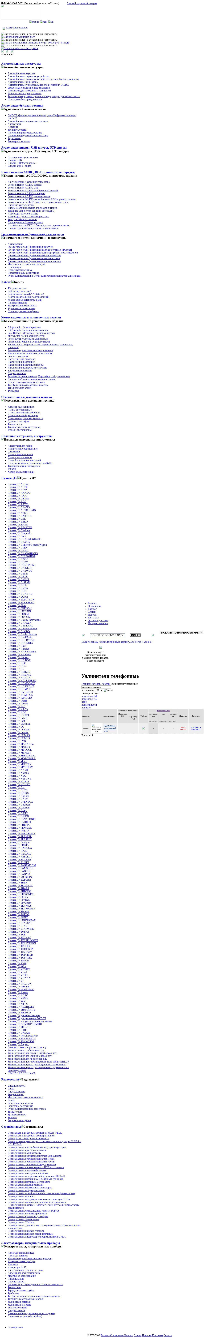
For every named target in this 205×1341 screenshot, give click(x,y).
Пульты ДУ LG (16, 726)
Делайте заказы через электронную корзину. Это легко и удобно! (117, 641)
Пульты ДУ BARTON (19, 515)
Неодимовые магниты (20, 370)
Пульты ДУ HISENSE (19, 674)
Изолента (13, 1264)
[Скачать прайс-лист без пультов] (19, 48)
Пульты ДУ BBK (17, 518)
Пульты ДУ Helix (17, 666)
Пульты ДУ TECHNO (19, 937)
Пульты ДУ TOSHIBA (20, 957)
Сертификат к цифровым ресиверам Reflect (31, 1135)
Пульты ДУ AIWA (17, 489)
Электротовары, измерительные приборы (30, 1243)
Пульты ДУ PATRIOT (19, 822)
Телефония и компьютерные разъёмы (28, 385)
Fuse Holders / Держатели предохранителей (31, 333)
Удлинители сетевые (19, 1301)
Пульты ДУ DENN (18, 573)
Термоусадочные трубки (21, 1290)
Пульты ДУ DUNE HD (20, 593)
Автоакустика (15, 244)
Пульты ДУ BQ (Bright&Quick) (24, 539)
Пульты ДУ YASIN (18, 998)
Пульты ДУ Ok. (16, 787)
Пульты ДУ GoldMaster (20, 637)
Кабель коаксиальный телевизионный (28, 297)
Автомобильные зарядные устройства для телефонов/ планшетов (43, 79)
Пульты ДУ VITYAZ (19, 978)
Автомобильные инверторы (23, 82)
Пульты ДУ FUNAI (18, 614)
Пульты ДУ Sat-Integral (20, 876)
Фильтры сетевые (17, 1307)
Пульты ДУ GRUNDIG (20, 643)
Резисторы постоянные (20, 1106)
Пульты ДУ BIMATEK (20, 527)
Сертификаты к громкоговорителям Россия (31, 1161)
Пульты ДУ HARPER (19, 654)
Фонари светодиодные (20, 429)
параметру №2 (89, 699)
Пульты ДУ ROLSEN (19, 859)
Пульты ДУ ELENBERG (21, 602)
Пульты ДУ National (18, 772)
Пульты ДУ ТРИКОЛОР (21, 1041)
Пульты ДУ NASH (18, 770)
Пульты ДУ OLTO (18, 790)
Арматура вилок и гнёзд (21, 1252)
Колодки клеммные (18, 356)
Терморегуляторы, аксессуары (24, 427)
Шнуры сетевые (16, 1310)
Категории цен (163, 711)
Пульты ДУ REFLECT (20, 856)
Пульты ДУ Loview (18, 732)
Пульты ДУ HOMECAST (21, 683)
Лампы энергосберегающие (23, 415)
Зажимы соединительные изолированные (30, 350)
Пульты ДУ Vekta (17, 966)
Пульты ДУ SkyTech (19, 900)
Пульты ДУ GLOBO (19, 631)
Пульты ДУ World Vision (21, 989)
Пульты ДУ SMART (18, 911)
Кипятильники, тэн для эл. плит (25, 1270)
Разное (11, 1100)
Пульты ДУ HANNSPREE (22, 651)
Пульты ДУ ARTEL (18, 504)
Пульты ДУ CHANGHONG (23, 553)
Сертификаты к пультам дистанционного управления (37, 1202)
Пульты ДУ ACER (18, 487)
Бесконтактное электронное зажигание (29, 87)
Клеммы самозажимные (21, 406)
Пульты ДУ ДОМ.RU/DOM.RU (25, 1024)
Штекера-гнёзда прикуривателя (25, 99)
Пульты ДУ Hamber (18, 648)
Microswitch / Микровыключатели (26, 335)
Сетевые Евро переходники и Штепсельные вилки (35, 1284)
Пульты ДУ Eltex (17, 605)
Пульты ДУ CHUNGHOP (21, 556)
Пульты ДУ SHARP (18, 888)
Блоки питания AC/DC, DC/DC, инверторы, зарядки (38, 172)
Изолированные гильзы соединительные (30, 353)
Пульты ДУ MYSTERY (20, 767)
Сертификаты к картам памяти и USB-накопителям (36, 1167)
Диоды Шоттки (16, 1091)
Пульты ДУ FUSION (19, 617)
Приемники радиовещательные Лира (28, 135)
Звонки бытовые (17, 129)
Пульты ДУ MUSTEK (19, 764)
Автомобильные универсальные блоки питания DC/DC (38, 84)
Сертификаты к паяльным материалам (29, 1181)
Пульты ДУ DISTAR (19, 582)
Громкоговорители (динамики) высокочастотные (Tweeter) (40, 249)
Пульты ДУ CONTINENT (22, 565)
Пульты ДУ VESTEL (19, 969)
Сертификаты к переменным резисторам (30, 1187)
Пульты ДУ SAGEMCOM (22, 865)
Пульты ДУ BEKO (18, 521)
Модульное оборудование (22, 1275)
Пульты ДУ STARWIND (21, 928)
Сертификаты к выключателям (24, 1153)
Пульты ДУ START (18, 926)
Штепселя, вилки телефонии (23, 311)
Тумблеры (13, 390)
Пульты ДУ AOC (17, 501)
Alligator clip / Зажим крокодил (24, 327)
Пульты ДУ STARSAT (20, 923)
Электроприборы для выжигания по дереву (31, 1313)
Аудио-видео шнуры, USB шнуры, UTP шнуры (34, 147)
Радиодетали (10, 1079)
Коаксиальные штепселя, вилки (25, 299)
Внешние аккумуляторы (21, 205)
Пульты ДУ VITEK (18, 975)
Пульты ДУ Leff (16, 721)
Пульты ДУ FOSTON (19, 611)
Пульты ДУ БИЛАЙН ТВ (22, 1009)
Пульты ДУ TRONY (19, 960)
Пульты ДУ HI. (16, 669)
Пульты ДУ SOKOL (18, 914)
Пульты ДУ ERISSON (20, 608)
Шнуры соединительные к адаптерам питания (33, 228)
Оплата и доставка (98, 620)
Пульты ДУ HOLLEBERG (22, 680)
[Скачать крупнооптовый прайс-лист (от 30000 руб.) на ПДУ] (35, 42)
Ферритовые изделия (19, 1120)
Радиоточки (14, 138)
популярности (89, 704)
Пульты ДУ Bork (17, 536)
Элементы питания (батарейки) (25, 1316)
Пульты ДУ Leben (17, 718)
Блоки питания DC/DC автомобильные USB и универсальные (42, 199)
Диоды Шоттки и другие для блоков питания (32, 207)
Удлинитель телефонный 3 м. (110, 728)
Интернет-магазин (98, 623)
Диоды (11, 1088)
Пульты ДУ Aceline (18, 484)
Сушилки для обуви (18, 421)
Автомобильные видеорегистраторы (28, 121)
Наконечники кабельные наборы (26, 364)
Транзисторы (15, 1111)
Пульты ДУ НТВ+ (17, 1029)
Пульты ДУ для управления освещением (30, 1021)
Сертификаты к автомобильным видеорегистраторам (37, 1147)
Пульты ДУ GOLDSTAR (21, 640)
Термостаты (14, 1287)
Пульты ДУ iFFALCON (20, 695)
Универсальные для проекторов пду (27, 1058)
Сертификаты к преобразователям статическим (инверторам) (41, 1193)
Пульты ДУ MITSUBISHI (21, 755)
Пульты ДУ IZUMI (18, 703)
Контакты (93, 617)
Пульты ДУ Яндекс (18, 1044)
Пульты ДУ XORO (18, 995)
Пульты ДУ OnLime (18, 796)
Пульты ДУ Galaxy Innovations (24, 619)
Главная (92, 603)
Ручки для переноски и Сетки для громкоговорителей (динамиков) (44, 275)
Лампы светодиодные (20, 409)
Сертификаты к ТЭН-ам (21, 1222)
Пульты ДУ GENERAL (20, 625)
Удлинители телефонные (21, 308)
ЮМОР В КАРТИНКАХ (21, 1073)
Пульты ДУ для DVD (19, 1012)
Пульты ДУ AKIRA (18, 498)
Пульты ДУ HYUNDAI (20, 692)
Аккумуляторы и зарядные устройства (29, 181)
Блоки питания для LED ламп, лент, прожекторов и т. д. (38, 202)
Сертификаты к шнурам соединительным (30, 1233)
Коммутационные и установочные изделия (31, 317)
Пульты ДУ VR (16, 980)
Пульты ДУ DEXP (18, 576)
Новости (92, 614)
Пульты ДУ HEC (17, 663)
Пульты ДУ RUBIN (18, 862)
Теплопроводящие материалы (24, 466)
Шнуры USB (15, 160)
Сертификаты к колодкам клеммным (28, 1173)
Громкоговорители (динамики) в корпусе (30, 246)
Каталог (92, 609)
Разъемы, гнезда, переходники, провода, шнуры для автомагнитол (44, 96)
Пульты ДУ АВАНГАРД (21, 1006)
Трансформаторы (17, 1114)
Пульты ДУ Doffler (18, 588)
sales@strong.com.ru (17, 27)
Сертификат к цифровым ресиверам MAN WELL (35, 1132)
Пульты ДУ (9, 478)
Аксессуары (14, 124)
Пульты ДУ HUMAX (19, 689)
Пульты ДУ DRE (17, 591)
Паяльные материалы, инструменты (26, 436)
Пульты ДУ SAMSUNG (20, 868)
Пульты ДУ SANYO (19, 874)
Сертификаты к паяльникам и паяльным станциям (35, 1179)
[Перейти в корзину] (2, 51)
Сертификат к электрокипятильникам (28, 1138)
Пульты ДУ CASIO (18, 550)
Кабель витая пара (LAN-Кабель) (26, 294)
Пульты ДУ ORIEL (18, 813)
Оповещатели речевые (20, 270)
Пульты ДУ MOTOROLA (22, 758)
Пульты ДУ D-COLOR (20, 567)
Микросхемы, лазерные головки (25, 1097)
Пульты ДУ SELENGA (20, 885)
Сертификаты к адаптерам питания (27, 1150)
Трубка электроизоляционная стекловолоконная (34, 1296)
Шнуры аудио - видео (19, 165)
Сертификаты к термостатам (23, 1219)
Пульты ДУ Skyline (18, 897)
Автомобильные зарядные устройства (28, 76)
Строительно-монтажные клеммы (26, 382)
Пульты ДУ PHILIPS (19, 824)
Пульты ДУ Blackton (19, 530)
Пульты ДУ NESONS (19, 778)
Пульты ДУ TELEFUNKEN (23, 940)
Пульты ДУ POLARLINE (21, 833)
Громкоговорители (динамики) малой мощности (34, 255)
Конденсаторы (16, 1094)
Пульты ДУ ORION (18, 816)
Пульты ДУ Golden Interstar (22, 634)
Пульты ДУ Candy (17, 547)
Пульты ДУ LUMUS (19, 738)
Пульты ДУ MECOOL (20, 749)
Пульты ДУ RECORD (19, 853)
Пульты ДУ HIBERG (19, 671)
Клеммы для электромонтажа (24, 1273)
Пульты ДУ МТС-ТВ (19, 1027)
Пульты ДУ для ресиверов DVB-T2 (27, 1018)
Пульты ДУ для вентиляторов (24, 1015)
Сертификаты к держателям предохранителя (32, 1164)
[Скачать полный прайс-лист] (18, 36)
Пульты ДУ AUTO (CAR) (22, 510)
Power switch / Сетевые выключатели (28, 338)
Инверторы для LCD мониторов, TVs (28, 216)
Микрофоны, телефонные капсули (26, 264)
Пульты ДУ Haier (17, 645)
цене (84, 701)
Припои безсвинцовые (20, 454)
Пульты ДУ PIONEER (20, 827)
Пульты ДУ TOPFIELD (20, 954)
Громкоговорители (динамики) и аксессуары (32, 234)
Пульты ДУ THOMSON (21, 949)
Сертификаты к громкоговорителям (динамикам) (35, 1155)
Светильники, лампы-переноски (25, 418)
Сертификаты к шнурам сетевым (26, 1231)
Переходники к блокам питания (25, 222)
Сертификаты (11, 1126)
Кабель (6, 282)
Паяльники (14, 451)
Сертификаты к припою (21, 1196)
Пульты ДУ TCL (17, 934)
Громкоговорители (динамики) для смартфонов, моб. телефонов (43, 252)
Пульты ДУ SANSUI (19, 871)
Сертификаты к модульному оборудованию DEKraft (36, 1176)
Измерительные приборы (21, 1261)
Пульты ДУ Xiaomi (18, 992)
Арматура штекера (18, 1255)
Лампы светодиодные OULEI (24, 412)
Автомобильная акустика (21, 73)
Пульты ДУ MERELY (19, 752)
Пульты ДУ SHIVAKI (19, 891)
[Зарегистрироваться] (12, 51)
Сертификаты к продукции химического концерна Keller (39, 1199)
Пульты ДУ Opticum (18, 807)
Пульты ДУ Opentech (19, 804)
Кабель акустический (19, 291)
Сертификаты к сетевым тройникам (27, 1213)
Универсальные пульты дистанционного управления (37, 1064)
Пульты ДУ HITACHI (19, 677)
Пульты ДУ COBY (18, 562)
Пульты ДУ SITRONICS (21, 894)
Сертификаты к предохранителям (26, 1190)
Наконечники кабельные (21, 361)
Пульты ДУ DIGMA (18, 579)
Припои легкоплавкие (20, 457)
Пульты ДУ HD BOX (19, 660)
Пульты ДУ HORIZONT (21, 686)
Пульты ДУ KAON (18, 709)
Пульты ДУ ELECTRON (21, 599)
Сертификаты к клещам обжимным (27, 1170)
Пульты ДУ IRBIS (17, 700)
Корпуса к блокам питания (22, 219)
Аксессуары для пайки (20, 445)
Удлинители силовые (19, 1304)
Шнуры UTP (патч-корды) (22, 163)
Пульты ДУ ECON (18, 596)
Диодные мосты (16, 1085)
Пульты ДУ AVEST (18, 513)
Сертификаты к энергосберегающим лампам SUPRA (37, 1236)
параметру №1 (89, 696)
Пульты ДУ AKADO (19, 492)
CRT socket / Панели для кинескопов (28, 330)
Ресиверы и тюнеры (19, 141)
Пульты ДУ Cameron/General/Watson (27, 544)
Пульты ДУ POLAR (18, 830)
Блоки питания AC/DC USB (23, 187)
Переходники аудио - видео (23, 157)
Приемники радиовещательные (25, 132)
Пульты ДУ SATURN (19, 879)
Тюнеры (12, 1117)
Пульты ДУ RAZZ (18, 850)
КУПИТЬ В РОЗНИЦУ (196, 728)
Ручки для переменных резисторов (27, 1108)
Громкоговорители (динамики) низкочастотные (34, 258)
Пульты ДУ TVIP (17, 963)
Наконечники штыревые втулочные (27, 367)
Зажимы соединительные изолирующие (29, 1258)
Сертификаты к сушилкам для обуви (28, 1216)
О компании (94, 606)
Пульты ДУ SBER (17, 882)
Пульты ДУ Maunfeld (19, 746)
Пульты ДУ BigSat (18, 524)
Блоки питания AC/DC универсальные (29, 196)
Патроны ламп (16, 1278)
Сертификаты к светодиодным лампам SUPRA (33, 1210)
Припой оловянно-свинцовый (24, 460)
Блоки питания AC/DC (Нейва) (25, 184)
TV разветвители (17, 288)
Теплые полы (15, 424)
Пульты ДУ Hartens (18, 657)
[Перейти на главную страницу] (20, 18)
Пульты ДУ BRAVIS (19, 541)
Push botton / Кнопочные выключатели (29, 341)
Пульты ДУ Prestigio (18, 842)
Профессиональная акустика (23, 272)
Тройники (13, 1293)
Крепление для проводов (21, 359)
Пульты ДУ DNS (17, 585)
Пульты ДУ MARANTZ (21, 744)
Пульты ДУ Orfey (17, 810)
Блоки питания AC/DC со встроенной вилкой (33, 190)
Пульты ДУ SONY (18, 917)
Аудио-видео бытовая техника (22, 105)
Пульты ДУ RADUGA (20, 848)
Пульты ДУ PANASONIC (22, 819)
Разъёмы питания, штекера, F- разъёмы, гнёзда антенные (39, 376)
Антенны (13, 126)
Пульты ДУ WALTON (20, 983)
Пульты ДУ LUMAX (19, 735)
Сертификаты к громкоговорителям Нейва (31, 1158)
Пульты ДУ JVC (16, 706)
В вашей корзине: (82, 3)
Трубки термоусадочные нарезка (25, 1299)
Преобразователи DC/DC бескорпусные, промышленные (39, 225)
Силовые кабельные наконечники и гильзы (31, 379)
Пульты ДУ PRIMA (18, 845)
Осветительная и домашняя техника (26, 397)
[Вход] (7, 51)
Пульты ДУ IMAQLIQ (20, 697)
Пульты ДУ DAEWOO (20, 570)
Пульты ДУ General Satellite (22, 628)
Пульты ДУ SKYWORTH (21, 908)
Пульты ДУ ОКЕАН (19, 1032)
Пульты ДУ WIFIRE (18, 986)
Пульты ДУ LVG (17, 741)
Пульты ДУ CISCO (18, 559)
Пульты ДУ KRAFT (18, 715)
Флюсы (12, 468)
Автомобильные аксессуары (21, 63)
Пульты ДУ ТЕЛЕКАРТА (22, 1038)
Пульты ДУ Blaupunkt (19, 533)
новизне (86, 707)
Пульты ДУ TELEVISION (22, 943)
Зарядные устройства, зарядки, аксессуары (31, 210)
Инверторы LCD (17, 1267)
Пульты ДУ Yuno (17, 1001)
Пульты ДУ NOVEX (19, 784)
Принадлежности (17, 302)
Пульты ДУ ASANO (19, 507)
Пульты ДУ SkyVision (19, 902)
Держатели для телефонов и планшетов (29, 90)
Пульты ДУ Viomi (17, 972)
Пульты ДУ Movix (17, 761)
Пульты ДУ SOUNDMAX (22, 920)
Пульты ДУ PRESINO (20, 839)
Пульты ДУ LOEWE (19, 729)
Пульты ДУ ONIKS (18, 793)
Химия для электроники (21, 471)
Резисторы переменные (20, 1103)
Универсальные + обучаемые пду (26, 1050)
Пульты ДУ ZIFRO (18, 1004)
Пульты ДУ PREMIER (20, 836)
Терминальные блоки (19, 387)
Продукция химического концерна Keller (30, 463)
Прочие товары (16, 1281)
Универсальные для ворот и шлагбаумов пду (32, 1053)
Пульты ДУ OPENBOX (20, 801)
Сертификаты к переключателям (25, 1184)
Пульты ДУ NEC (17, 775)
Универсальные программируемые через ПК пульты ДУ (38, 1061)
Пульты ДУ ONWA (18, 798)
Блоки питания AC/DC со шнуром (26, 193)
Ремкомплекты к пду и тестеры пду (27, 1047)
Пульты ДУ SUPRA (18, 931)
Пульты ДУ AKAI (17, 495)
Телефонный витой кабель (22, 305)
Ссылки (168, 1335)
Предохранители (17, 373)
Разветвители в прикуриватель (24, 93)
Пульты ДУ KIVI (17, 712)
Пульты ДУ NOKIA (18, 781)
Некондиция (14, 267)
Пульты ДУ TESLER (19, 946)
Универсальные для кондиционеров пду (30, 1055)
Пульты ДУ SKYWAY (20, 905)
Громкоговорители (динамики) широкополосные (34, 261)
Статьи (92, 611)
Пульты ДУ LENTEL (19, 723)
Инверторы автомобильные (23, 213)
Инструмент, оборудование (22, 448)
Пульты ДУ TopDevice (20, 952)
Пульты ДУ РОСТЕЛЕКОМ (23, 1035)
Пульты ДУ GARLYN (19, 622)
